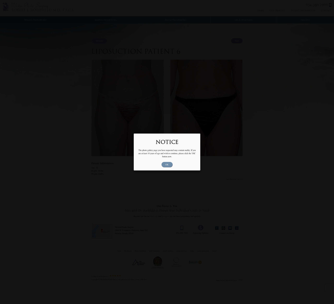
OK (167, 164)
